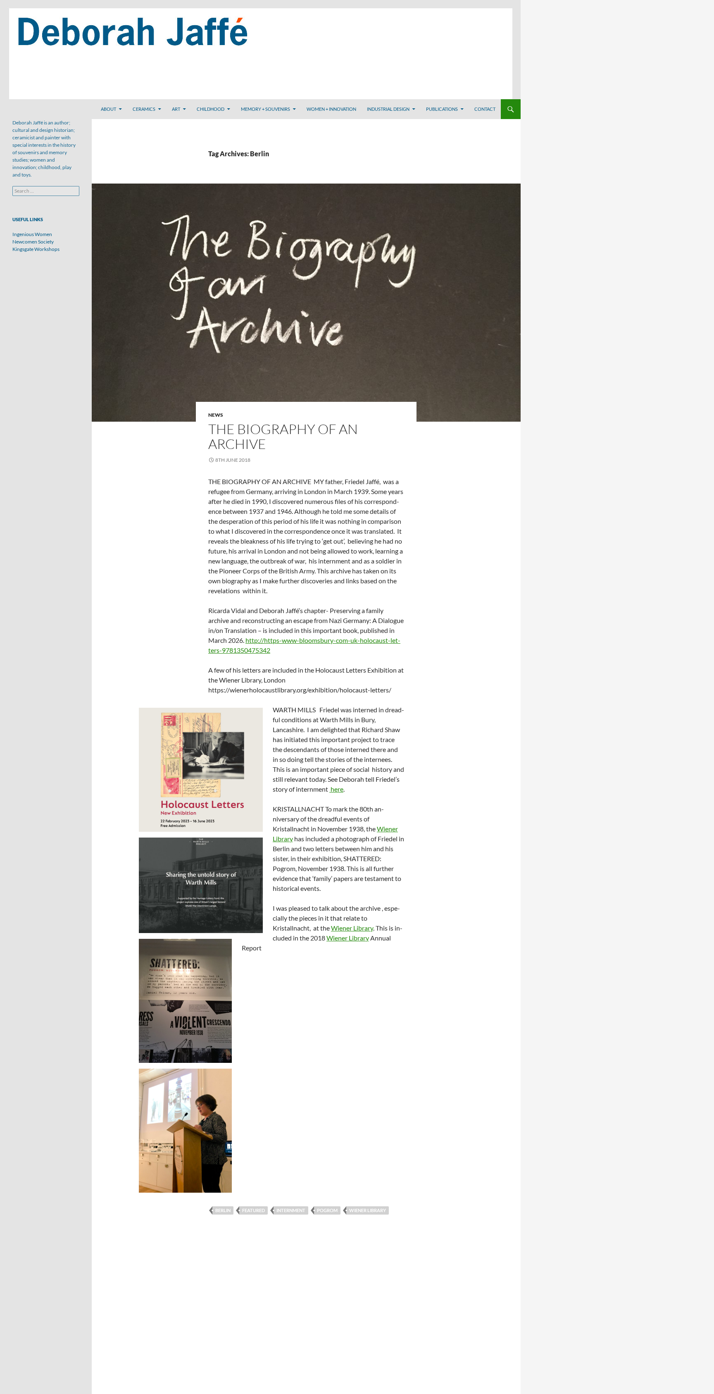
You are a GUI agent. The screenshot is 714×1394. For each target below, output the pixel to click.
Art (176, 109)
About (108, 109)
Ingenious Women (32, 234)
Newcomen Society (33, 242)
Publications (442, 109)
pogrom (327, 1210)
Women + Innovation (331, 109)
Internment (290, 1210)
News (215, 415)
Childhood (210, 109)
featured (253, 1210)
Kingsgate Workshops (36, 249)
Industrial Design (388, 109)
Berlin (223, 1210)
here (336, 789)
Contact (484, 109)
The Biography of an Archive (283, 436)
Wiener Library (352, 928)
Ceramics (144, 109)
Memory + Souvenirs (265, 109)
